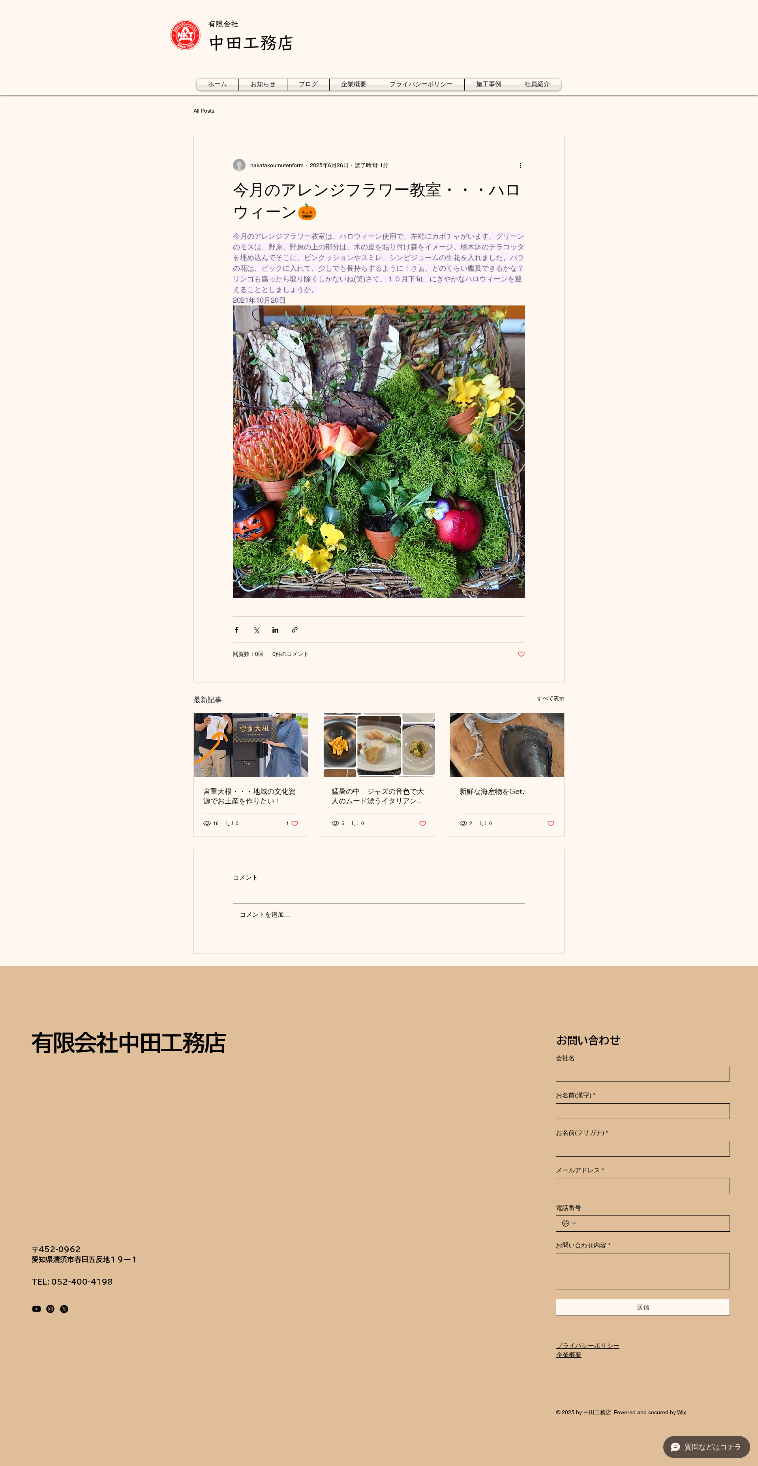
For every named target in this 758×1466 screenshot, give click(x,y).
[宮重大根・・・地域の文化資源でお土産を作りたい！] (251, 745)
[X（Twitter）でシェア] (256, 629)
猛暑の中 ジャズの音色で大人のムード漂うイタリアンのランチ (378, 796)
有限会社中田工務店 (128, 1042)
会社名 (565, 1058)
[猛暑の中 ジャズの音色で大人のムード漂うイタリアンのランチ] (379, 745)
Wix (681, 1412)
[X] (64, 1309)
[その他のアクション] (520, 165)
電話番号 (568, 1208)
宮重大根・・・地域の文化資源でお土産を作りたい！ (249, 796)
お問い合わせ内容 (583, 1245)
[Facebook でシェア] (236, 629)
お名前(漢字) (575, 1095)
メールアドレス (580, 1170)
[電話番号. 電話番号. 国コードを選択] (569, 1223)
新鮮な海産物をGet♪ (493, 791)
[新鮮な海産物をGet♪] (507, 745)
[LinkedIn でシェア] (275, 629)
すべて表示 (551, 698)
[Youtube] (36, 1309)
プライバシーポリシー (587, 1345)
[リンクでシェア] (294, 629)
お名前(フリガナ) (582, 1132)
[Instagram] (50, 1309)
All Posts (203, 110)
